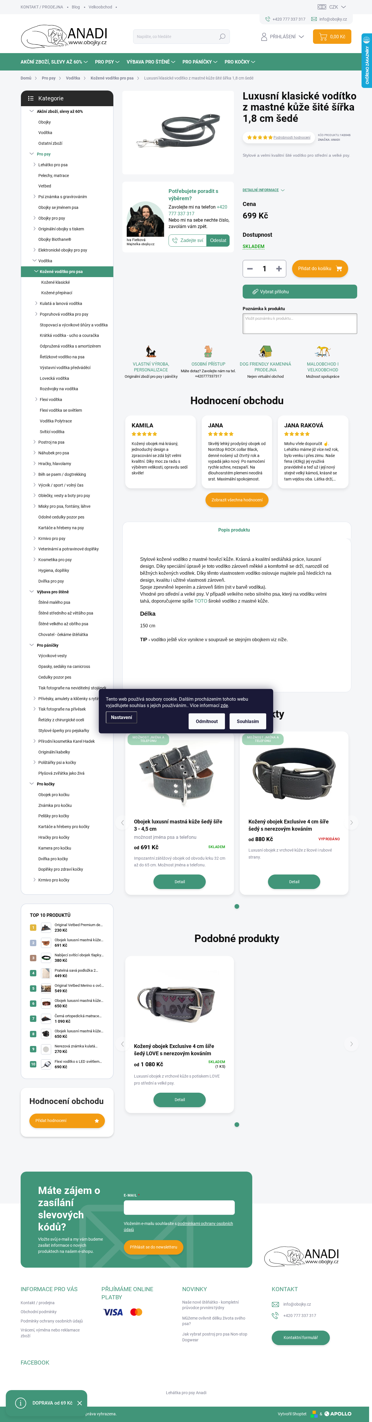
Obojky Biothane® (54, 239)
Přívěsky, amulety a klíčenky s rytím (69, 698)
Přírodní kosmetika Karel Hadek (66, 741)
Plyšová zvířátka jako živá (61, 773)
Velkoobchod (100, 7)
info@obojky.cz (297, 1304)
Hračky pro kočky (53, 837)
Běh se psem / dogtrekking (62, 474)
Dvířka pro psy (51, 581)
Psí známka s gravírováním (62, 196)
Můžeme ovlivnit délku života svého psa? (213, 1321)
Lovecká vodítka (54, 378)
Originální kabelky (54, 752)
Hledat (222, 36)
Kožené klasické (55, 282)
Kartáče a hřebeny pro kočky (64, 826)
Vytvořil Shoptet (292, 1414)
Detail (180, 881)
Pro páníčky (47, 645)
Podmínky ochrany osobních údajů (52, 1321)
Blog (76, 7)
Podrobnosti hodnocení (291, 137)
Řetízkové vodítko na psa (62, 357)
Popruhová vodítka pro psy (64, 314)
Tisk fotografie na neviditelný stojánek (72, 688)
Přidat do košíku (314, 268)
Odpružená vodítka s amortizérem (70, 346)
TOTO (200, 601)
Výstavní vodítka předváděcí (65, 367)
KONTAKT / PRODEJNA (42, 7)
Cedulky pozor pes (54, 677)
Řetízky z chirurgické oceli (61, 720)
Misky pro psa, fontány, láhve (64, 506)
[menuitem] (55, 62)
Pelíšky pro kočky (53, 816)
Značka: (329, 139)
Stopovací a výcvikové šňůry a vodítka (74, 325)
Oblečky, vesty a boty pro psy (64, 495)
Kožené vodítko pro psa (61, 271)
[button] (237, 906)
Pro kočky (46, 784)
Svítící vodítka (52, 431)
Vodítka (45, 132)
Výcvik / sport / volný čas (60, 485)
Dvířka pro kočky (53, 859)
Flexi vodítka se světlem (61, 410)
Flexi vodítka (51, 399)
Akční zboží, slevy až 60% (60, 111)
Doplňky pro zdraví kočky (60, 869)
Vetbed (44, 186)
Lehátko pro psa (53, 164)
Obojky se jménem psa (58, 207)
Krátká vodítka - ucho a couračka (69, 335)
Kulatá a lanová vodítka (61, 303)
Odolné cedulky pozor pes (61, 517)
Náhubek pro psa (53, 453)
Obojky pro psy (51, 218)
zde (224, 705)
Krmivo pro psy (51, 538)
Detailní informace (261, 190)
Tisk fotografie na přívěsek (62, 709)
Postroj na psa (51, 442)
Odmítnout (207, 721)
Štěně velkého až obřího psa (63, 623)
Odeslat (218, 240)
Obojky (44, 122)
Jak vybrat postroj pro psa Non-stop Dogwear (214, 1337)
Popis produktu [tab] (234, 530)
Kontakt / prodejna (38, 1302)
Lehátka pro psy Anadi (186, 1392)
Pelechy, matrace (53, 175)
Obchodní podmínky (39, 1311)
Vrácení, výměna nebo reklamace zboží (50, 1333)
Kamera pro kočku (54, 848)
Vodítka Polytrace (56, 421)
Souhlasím (248, 721)
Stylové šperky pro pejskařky (63, 730)
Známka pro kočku (55, 805)
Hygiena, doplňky (53, 570)
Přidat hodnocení (50, 1120)
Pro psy (44, 154)
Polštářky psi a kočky (57, 762)
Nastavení (121, 717)
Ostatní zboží (50, 143)
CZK (333, 7)
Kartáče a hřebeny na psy (61, 527)
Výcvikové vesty (52, 655)
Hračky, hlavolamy (54, 463)
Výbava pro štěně (53, 592)
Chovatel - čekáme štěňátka (63, 634)
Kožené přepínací (56, 292)
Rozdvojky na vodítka (59, 388)
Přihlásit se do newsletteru (153, 1247)
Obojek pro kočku (53, 794)
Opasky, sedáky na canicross (64, 666)
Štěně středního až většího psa (65, 613)
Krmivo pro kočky (53, 880)
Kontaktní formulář (301, 1337)
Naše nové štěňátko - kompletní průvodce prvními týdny (210, 1305)
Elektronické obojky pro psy (62, 250)
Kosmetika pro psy (55, 559)
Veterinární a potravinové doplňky (68, 549)
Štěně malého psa (54, 602)
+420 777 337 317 (299, 1315)
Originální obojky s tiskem (61, 229)
